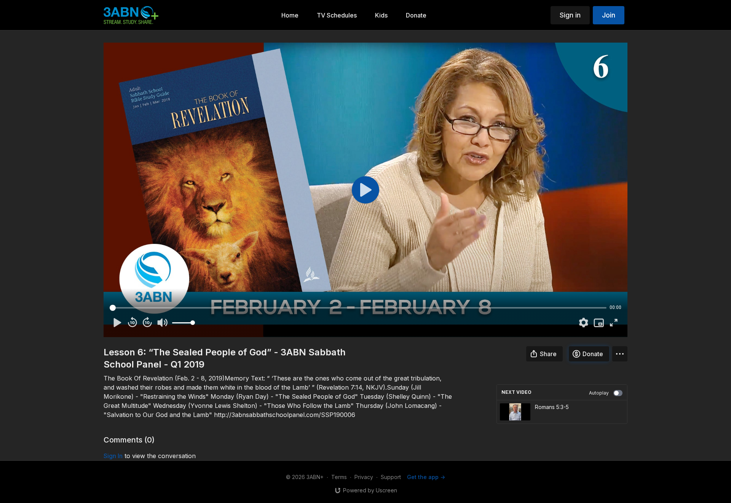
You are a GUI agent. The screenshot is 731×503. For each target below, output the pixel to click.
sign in (113, 456)
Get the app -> (426, 477)
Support (391, 477)
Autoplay (599, 393)
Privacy (363, 477)
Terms (339, 477)
